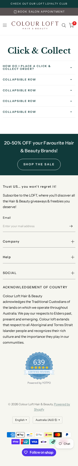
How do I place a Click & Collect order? (27, 67)
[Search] (63, 25)
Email (7, 217)
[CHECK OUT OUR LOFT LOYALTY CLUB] (39, 4)
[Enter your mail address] (71, 226)
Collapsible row (19, 79)
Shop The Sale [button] (39, 164)
